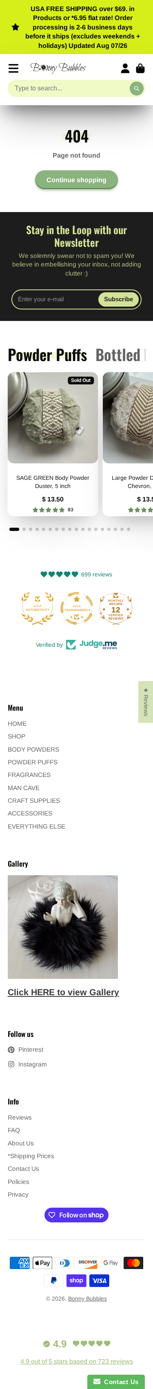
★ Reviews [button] (146, 701)
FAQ (14, 1130)
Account (125, 68)
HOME (17, 723)
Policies (18, 1181)
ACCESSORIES (30, 813)
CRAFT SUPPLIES (34, 800)
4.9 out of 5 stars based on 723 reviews (76, 1361)
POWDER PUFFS (33, 762)
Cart (140, 68)
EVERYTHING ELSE (36, 826)
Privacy (18, 1194)
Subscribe (118, 299)
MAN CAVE (24, 787)
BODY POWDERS (33, 749)
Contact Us (23, 1168)
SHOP (16, 736)
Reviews (20, 1117)
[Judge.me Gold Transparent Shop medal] (76, 608)
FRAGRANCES (29, 774)
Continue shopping (76, 179)
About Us (21, 1143)
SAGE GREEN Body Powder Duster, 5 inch (52, 444)
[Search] (137, 88)
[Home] (58, 68)
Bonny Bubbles (87, 1298)
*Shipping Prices (31, 1155)
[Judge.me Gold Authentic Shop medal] (37, 608)
